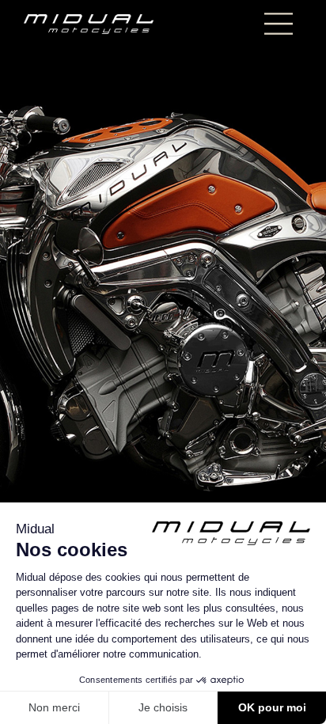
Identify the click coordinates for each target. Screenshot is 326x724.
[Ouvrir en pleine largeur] (163, 362)
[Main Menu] (278, 23)
